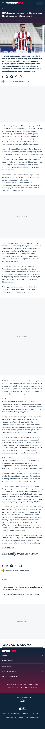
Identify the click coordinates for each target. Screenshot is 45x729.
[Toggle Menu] (3, 3)
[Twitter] (7, 76)
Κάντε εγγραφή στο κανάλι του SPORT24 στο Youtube (21, 594)
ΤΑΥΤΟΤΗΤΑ (11, 684)
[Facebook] (2, 76)
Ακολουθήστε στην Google (11, 587)
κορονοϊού (10, 409)
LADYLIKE (34, 713)
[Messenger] (11, 76)
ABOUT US (22, 684)
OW (41, 713)
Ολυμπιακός (25, 445)
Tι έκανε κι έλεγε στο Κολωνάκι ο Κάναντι (19, 555)
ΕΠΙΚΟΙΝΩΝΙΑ (33, 684)
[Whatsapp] (20, 76)
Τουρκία (5, 162)
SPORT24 (5, 713)
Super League (20, 243)
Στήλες (4, 579)
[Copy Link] (16, 76)
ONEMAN (25, 713)
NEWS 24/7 (15, 713)
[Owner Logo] (22, 701)
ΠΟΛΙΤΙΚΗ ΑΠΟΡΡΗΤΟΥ (28, 687)
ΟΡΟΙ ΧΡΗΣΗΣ (13, 687)
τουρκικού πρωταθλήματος (27, 134)
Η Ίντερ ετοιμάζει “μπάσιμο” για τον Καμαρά (20, 553)
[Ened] (22, 709)
